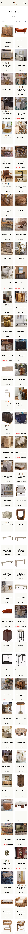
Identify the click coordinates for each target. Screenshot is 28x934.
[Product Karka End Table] (7, 321)
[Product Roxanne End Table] (21, 708)
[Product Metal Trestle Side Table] (21, 176)
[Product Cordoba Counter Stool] (7, 393)
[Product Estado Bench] (7, 877)
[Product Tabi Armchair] (21, 611)
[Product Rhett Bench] (7, 490)
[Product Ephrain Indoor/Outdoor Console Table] (21, 563)
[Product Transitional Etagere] (21, 853)
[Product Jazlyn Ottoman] (7, 805)
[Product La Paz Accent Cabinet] (21, 345)
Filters (3, 21)
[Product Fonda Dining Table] (7, 684)
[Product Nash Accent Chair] (21, 829)
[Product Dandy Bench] (21, 321)
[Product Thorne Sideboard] (7, 829)
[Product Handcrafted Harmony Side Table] (21, 127)
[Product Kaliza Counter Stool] (21, 659)
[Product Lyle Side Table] (7, 708)
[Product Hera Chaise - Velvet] (7, 611)
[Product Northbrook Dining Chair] (7, 466)
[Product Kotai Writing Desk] (7, 224)
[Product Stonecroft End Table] (21, 877)
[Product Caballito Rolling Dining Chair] (21, 103)
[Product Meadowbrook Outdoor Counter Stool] (7, 926)
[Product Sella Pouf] (21, 200)
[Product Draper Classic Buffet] (7, 55)
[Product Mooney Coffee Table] (7, 127)
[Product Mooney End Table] (7, 297)
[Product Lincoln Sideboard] (7, 780)
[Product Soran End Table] (7, 659)
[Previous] (2, 63)
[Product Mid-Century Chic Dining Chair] (21, 152)
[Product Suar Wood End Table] (21, 514)
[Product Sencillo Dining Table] (7, 345)
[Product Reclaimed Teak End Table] (21, 684)
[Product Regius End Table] (21, 369)
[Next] (12, 63)
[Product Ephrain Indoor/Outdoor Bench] (7, 563)
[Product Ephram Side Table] (21, 297)
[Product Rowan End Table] (21, 756)
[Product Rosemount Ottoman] (7, 732)
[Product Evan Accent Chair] (21, 490)
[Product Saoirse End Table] (7, 756)
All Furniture (12, 7)
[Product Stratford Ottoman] (21, 805)
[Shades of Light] (14, 3)
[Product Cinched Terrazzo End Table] (21, 393)
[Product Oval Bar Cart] (21, 248)
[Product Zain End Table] (21, 55)
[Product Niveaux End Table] (7, 79)
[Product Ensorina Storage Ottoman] (21, 466)
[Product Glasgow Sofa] (7, 248)
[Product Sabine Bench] (21, 31)
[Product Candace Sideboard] (7, 369)
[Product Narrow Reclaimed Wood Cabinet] (7, 31)
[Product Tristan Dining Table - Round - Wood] (21, 79)
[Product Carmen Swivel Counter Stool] (21, 635)
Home (2, 7)
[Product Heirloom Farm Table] (7, 200)
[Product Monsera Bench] (21, 587)
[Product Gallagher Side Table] (7, 442)
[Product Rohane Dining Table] (21, 224)
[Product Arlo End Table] (7, 635)
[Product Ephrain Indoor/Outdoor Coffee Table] (21, 539)
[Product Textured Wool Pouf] (7, 514)
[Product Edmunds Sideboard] (21, 272)
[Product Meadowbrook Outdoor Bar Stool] (21, 926)
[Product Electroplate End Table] (7, 103)
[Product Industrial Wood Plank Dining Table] (7, 152)
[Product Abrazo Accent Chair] (7, 272)
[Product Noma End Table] (21, 780)
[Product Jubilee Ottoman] (21, 732)
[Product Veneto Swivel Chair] (21, 418)
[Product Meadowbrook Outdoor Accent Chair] (21, 901)
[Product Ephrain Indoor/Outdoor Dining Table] (7, 539)
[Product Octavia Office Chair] (21, 442)
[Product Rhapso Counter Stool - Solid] (7, 853)
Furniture (6, 7)
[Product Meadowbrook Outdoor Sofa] (7, 901)
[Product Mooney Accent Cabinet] (7, 418)
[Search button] (23, 3)
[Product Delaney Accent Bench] (7, 587)
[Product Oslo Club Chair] (7, 176)
